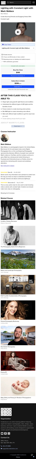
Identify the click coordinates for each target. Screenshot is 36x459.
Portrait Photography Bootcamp (10, 321)
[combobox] (19, 2)
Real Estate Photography (8, 347)
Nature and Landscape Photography (11, 270)
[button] (32, 455)
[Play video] (18, 32)
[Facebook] (5, 433)
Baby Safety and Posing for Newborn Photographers (16, 397)
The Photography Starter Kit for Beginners (13, 247)
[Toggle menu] (33, 2)
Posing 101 (4, 372)
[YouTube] (2, 433)
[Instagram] (9, 433)
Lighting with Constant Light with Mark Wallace (16, 48)
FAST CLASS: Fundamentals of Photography (13, 296)
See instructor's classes (7, 166)
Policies (18, 457)
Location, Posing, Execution (9, 221)
